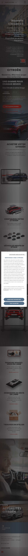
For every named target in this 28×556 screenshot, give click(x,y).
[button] (17, 254)
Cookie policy (6, 289)
